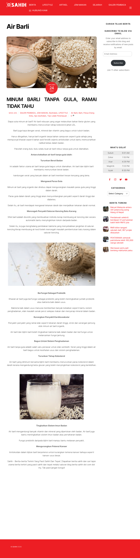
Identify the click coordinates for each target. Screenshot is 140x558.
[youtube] (126, 179)
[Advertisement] (52, 498)
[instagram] (115, 179)
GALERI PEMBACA (117, 5)
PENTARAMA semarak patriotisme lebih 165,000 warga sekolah (121, 240)
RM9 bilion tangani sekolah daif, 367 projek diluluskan (121, 230)
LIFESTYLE (47, 5)
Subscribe (118, 63)
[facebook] (110, 179)
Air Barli (74, 113)
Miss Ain (13, 113)
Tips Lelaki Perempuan (57, 116)
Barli (80, 113)
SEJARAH (97, 5)
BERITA (32, 5)
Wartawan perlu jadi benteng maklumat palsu (121, 249)
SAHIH (14, 547)
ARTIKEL (63, 5)
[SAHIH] (16, 6)
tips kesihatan (40, 116)
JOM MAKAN (80, 5)
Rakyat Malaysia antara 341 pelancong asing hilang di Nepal (120, 209)
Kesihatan (53, 113)
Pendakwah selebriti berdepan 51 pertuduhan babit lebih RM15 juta (121, 220)
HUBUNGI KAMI (39, 10)
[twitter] (120, 179)
